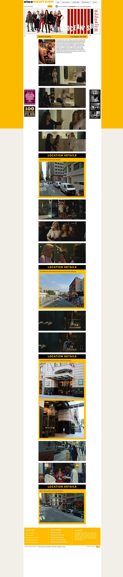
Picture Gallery (48, 546)
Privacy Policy (54, 546)
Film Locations (41, 546)
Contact (63, 546)
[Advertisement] (29, 63)
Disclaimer (59, 546)
